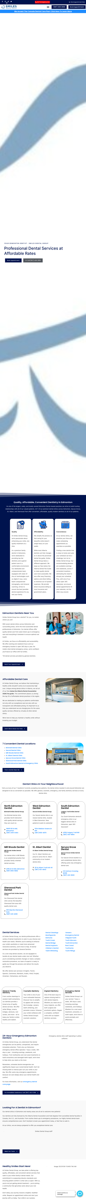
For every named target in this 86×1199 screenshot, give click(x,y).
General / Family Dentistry (9, 992)
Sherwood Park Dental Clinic (16, 761)
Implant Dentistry (51, 991)
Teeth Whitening (52, 951)
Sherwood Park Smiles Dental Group (14, 894)
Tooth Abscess (70, 940)
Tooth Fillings (70, 951)
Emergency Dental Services (72, 992)
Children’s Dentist (52, 948)
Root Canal (69, 945)
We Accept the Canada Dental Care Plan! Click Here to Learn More (43, 11)
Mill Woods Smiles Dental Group (12, 851)
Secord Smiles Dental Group (42, 812)
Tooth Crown (50, 940)
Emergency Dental (72, 935)
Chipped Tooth (70, 938)
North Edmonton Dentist (13, 807)
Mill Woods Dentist (14, 847)
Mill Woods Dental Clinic (14, 753)
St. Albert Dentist (42, 847)
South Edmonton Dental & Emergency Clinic (22, 763)
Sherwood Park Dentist (12, 888)
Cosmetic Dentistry (31, 991)
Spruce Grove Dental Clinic (16, 758)
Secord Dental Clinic (13, 750)
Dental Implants (52, 945)
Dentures (49, 938)
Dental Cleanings (52, 933)
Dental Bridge (51, 943)
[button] (48, 7)
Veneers (68, 933)
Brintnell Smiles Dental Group (14, 812)
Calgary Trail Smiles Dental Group (70, 812)
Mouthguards (51, 935)
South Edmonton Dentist (70, 807)
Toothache (69, 948)
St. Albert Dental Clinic (14, 755)
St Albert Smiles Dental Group (43, 850)
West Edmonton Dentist (41, 807)
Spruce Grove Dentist (68, 848)
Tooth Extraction (71, 943)
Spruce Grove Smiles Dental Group (70, 853)
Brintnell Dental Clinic (14, 748)
